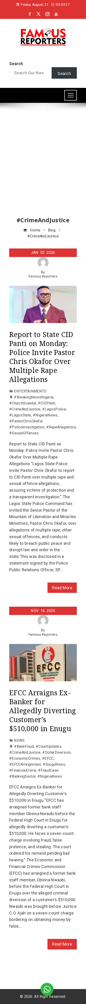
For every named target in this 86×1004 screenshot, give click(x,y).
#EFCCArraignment (25, 764)
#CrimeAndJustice (25, 409)
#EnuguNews (54, 764)
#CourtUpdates (48, 746)
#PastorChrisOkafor (25, 421)
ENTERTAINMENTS (30, 391)
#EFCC (48, 758)
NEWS (19, 740)
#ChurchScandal (22, 403)
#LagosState (20, 415)
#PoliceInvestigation (26, 427)
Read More (62, 587)
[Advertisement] (43, 164)
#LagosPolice (54, 409)
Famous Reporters (43, 276)
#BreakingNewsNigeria (33, 397)
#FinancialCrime (22, 770)
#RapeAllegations (61, 427)
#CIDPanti (46, 403)
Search (16, 63)
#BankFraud (24, 746)
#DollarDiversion (56, 752)
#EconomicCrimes (24, 758)
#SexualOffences (24, 433)
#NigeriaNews (45, 415)
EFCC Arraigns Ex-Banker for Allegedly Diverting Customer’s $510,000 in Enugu (42, 710)
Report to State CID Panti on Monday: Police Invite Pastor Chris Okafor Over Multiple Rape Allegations (42, 357)
